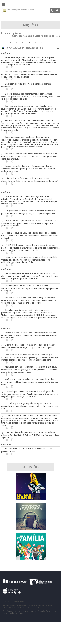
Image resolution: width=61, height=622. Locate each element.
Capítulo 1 (6, 53)
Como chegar (20, 611)
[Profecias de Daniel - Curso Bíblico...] (31, 499)
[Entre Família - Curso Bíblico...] (31, 559)
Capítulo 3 (6, 444)
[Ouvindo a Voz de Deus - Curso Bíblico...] (31, 529)
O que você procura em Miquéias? (20, 10)
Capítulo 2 (6, 269)
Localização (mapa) (36, 611)
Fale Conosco (8, 611)
